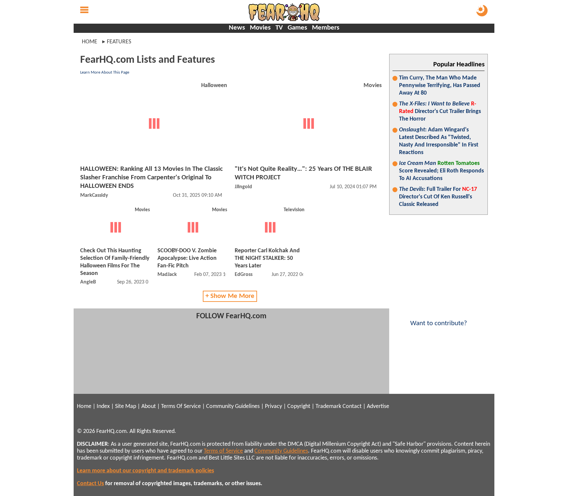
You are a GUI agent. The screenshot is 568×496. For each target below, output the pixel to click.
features (119, 42)
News (237, 27)
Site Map (125, 406)
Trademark (328, 406)
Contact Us (90, 483)
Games (297, 27)
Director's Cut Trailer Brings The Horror (440, 111)
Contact (352, 406)
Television (294, 210)
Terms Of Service (181, 406)
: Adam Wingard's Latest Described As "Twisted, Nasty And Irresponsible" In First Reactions (438, 141)
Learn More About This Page (104, 72)
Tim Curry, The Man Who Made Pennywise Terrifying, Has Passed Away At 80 (439, 85)
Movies (260, 27)
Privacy (273, 406)
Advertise (378, 406)
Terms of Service (223, 451)
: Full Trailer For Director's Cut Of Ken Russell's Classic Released (438, 197)
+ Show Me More (229, 296)
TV (279, 27)
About (148, 406)
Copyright (298, 406)
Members (325, 27)
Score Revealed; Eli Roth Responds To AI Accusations (441, 171)
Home (89, 42)
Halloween (214, 85)
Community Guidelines (233, 406)
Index (103, 406)
